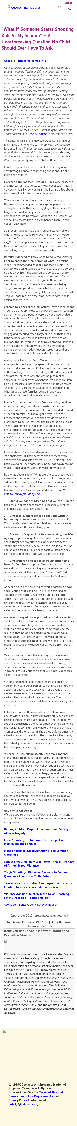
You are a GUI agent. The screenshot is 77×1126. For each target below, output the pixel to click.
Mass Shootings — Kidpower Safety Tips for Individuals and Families (33, 842)
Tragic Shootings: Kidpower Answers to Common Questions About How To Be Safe (36, 874)
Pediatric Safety (36, 134)
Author (8, 60)
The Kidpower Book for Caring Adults (35, 492)
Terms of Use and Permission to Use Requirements (36, 1094)
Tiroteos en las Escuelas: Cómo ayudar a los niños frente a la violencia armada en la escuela (38, 885)
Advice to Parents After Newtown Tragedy (30, 904)
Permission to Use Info (31, 60)
